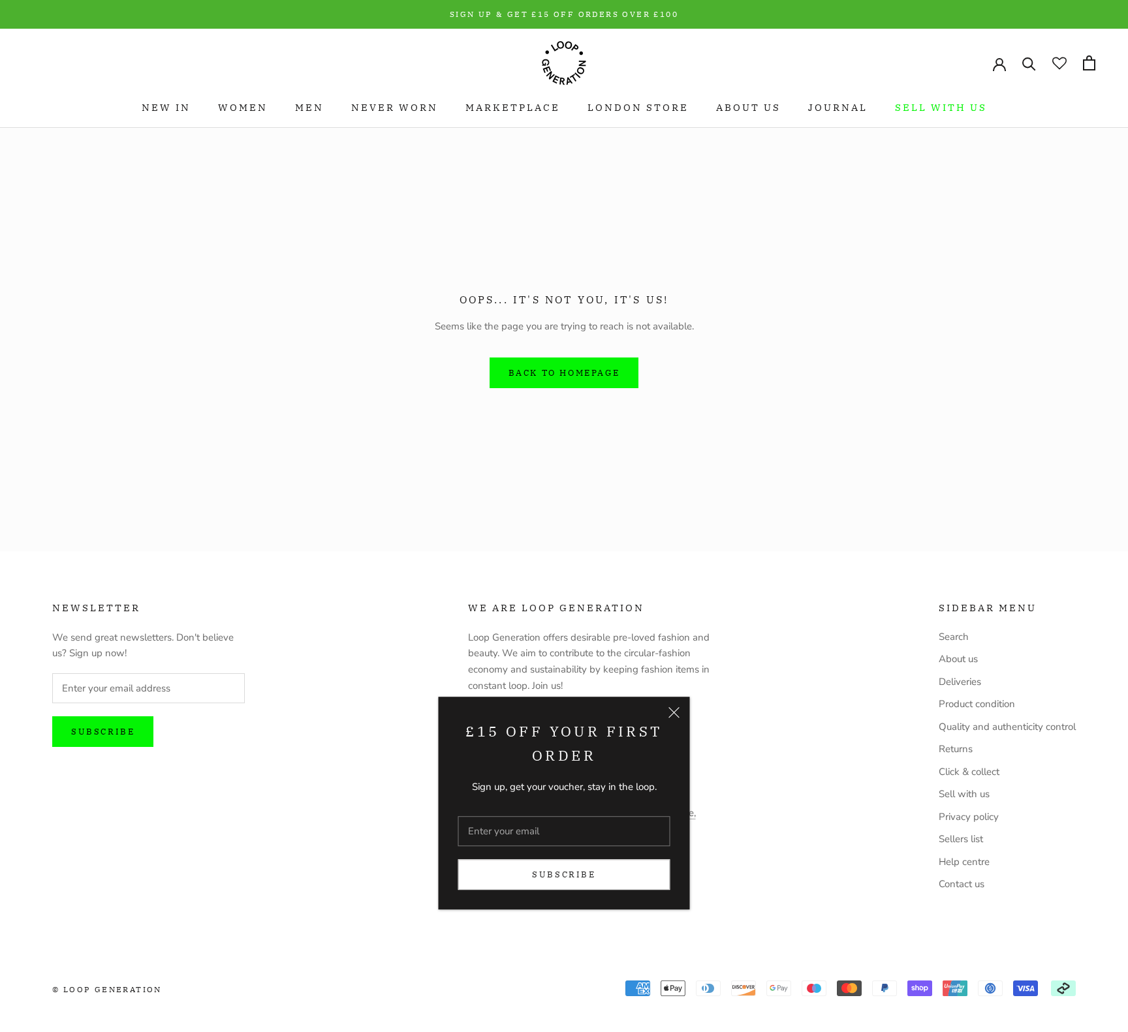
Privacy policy (969, 816)
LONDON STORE (638, 107)
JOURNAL (838, 107)
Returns (956, 748)
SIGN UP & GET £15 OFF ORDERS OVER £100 (564, 14)
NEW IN (166, 107)
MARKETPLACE (512, 107)
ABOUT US (748, 107)
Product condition (977, 703)
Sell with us (941, 107)
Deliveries (960, 681)
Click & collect (969, 771)
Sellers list (961, 838)
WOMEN (243, 107)
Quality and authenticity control (1007, 726)
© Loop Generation (107, 989)
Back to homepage (564, 372)
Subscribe (563, 874)
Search (954, 636)
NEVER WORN (394, 107)
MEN (309, 107)
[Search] (1029, 63)
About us (958, 658)
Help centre (964, 861)
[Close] (674, 713)
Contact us (961, 883)
